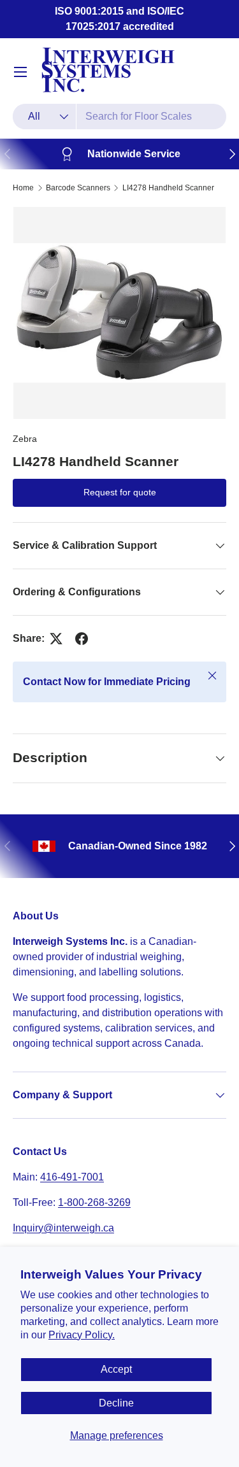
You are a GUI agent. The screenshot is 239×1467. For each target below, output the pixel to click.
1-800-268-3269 (94, 1202)
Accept (116, 1369)
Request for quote (119, 492)
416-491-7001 (72, 1177)
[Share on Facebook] (81, 638)
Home (23, 187)
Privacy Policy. (81, 1334)
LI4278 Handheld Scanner (168, 187)
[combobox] (119, 116)
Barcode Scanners (78, 187)
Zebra (25, 439)
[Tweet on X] (56, 638)
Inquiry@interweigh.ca (63, 1227)
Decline (116, 1403)
